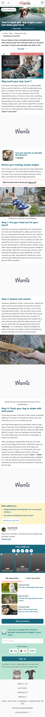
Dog (15, 651)
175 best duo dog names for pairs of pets (30, 599)
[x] (18, 551)
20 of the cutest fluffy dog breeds (30, 587)
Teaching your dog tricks (11, 36)
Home (5, 33)
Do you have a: (22, 646)
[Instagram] (22, 551)
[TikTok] (27, 551)
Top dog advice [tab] (11, 578)
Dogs (11, 33)
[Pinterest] (31, 551)
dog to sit (32, 182)
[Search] (8, 2)
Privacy (22, 697)
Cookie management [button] (22, 708)
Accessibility (22, 712)
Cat (25, 651)
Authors (22, 688)
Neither (32, 651)
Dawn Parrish (17, 28)
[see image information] (43, 9)
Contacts (22, 692)
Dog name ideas (23, 596)
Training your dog (20, 33)
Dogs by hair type (23, 584)
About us (22, 684)
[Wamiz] (26, 2)
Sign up (22, 659)
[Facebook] (14, 551)
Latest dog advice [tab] (33, 578)
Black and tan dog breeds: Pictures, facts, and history (28, 610)
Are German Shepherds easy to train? (19, 515)
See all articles (22, 621)
